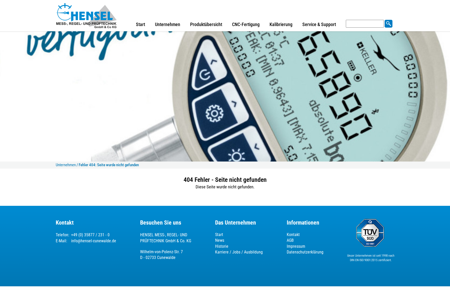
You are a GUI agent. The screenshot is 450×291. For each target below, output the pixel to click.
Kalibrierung (281, 24)
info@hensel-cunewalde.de (93, 240)
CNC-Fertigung (246, 24)
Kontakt (293, 234)
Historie (221, 246)
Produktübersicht (206, 24)
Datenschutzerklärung (305, 252)
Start (140, 24)
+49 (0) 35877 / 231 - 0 (90, 234)
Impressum (296, 246)
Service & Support (319, 24)
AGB (290, 240)
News (219, 240)
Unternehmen (167, 24)
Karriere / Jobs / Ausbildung (239, 252)
